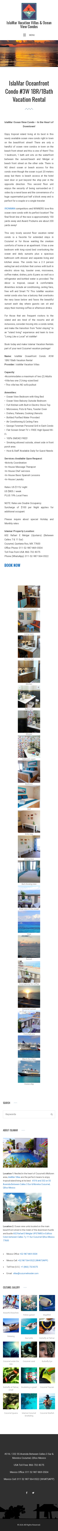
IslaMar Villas (14, 1177)
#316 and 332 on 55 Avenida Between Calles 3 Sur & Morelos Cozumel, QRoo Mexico (27, 1184)
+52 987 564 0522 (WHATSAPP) (33, 1260)
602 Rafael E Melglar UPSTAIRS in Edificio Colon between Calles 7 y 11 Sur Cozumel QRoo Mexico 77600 (29, 1237)
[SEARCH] (51, 1114)
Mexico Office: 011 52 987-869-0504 (29, 1472)
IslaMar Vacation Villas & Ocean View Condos (29, 24)
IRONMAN (9, 208)
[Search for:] (29, 1114)
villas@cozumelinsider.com (26, 1273)
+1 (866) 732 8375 (29, 1267)
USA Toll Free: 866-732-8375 (29, 1465)
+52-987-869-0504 (28, 1254)
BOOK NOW (12, 565)
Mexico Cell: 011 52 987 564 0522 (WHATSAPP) (29, 1479)
